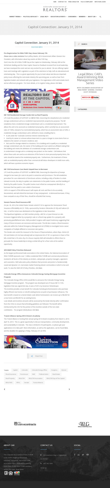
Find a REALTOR (73, 2)
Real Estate (56, 374)
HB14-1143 (35, 118)
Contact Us (62, 2)
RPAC (18, 382)
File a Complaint (87, 2)
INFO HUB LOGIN (100, 2)
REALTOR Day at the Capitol (56, 378)
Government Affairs (37, 47)
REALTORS (9, 382)
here (60, 83)
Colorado (25, 370)
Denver (64, 370)
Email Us (43, 468)
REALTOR (22, 378)
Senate (26, 382)
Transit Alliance (38, 382)
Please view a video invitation (14, 56)
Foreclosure (24, 374)
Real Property (10, 378)
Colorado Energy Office (39, 370)
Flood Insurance (11, 374)
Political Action (43, 374)
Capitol (15, 370)
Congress (54, 370)
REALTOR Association (35, 378)
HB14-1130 (35, 172)
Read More (20, 469)
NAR (54, 2)
